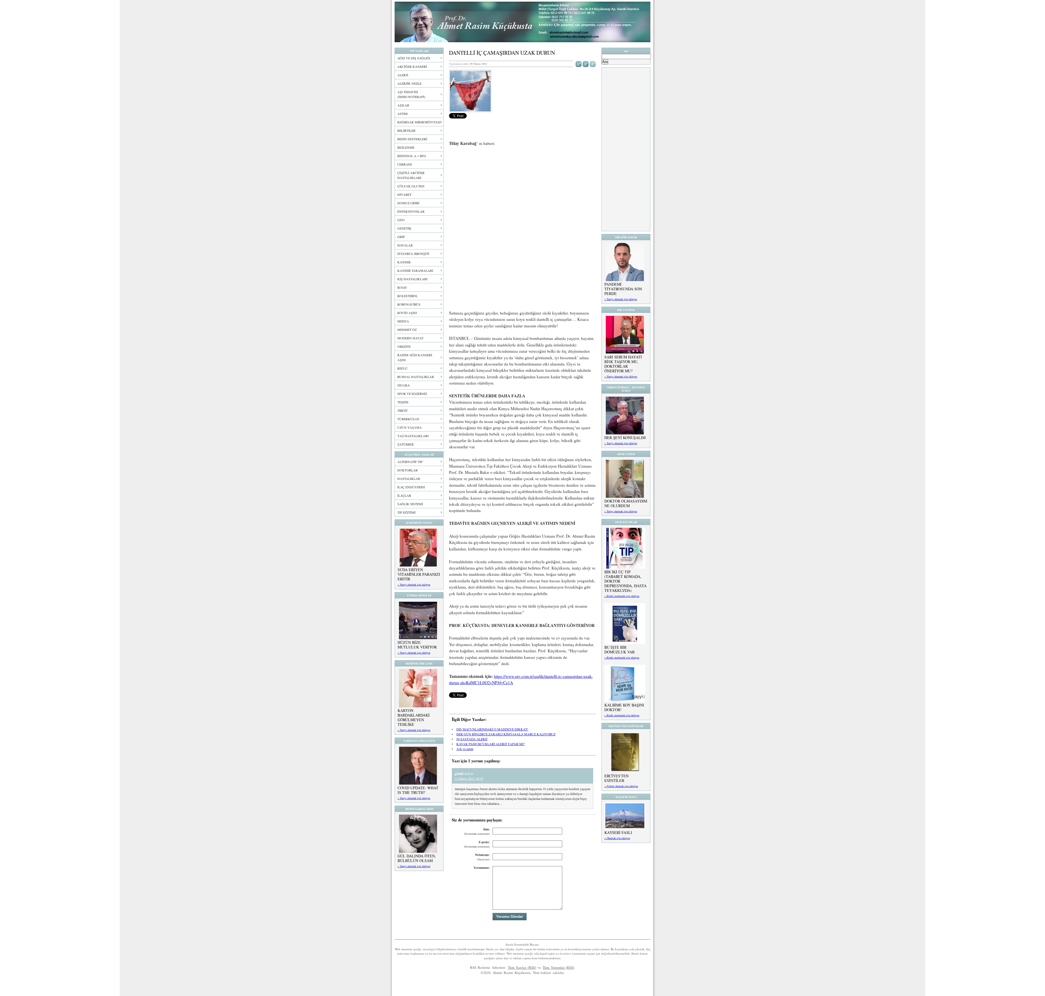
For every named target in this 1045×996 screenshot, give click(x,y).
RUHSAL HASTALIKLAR (415, 376)
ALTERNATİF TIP (410, 461)
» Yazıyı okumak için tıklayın (414, 584)
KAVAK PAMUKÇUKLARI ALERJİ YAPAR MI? (490, 744)
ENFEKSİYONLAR (411, 211)
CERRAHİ (404, 164)
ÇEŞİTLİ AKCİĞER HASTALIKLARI (411, 175)
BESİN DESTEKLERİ (412, 139)
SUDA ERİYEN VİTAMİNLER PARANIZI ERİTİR (419, 574)
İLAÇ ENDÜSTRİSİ (411, 487)
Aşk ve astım (464, 749)
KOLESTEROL (407, 296)
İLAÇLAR (404, 495)
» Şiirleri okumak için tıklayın (621, 786)
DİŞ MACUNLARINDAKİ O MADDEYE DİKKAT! (492, 729)
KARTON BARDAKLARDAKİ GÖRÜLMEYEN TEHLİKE (414, 717)
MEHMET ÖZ (407, 329)
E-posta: (477, 844)
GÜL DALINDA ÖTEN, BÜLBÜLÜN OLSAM (417, 858)
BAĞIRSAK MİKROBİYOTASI (419, 122)
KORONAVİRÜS (408, 304)
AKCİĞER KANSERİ (412, 66)
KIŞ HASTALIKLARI (412, 279)
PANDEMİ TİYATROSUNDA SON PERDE (623, 289)
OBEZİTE (404, 346)
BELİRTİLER (406, 130)
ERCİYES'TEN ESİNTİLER (616, 778)
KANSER (404, 262)
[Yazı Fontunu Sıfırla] (593, 63)
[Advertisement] (522, 191)
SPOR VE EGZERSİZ (412, 393)
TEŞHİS (402, 402)
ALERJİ (402, 75)
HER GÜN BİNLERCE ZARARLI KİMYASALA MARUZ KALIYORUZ (505, 734)
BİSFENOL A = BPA (411, 156)
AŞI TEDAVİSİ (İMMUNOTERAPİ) (411, 94)
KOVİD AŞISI (407, 312)
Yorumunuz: (482, 868)
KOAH (402, 287)
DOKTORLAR (407, 470)
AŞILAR (403, 105)
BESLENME (405, 147)
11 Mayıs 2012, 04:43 (469, 778)
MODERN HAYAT (410, 338)
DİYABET (404, 194)
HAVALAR (405, 245)
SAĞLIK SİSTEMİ (410, 504)
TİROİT (402, 410)
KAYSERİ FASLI (618, 832)
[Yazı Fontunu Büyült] (579, 63)
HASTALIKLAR (408, 478)
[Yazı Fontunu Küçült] (586, 63)
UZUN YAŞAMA (409, 427)
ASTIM (402, 113)
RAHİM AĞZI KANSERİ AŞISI (414, 357)
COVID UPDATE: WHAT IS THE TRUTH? (418, 790)
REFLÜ (402, 368)
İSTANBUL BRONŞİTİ (413, 253)
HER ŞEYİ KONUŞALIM (625, 437)
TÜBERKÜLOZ (408, 419)
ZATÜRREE (405, 444)
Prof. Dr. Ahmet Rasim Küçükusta (522, 22)
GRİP (401, 236)
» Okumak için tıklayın (617, 838)
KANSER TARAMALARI (415, 270)
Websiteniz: (482, 857)
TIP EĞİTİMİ (406, 512)
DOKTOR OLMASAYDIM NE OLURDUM (625, 503)
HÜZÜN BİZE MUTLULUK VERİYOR (417, 645)
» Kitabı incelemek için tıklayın (621, 596)
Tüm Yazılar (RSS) (522, 967)
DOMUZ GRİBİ (408, 203)
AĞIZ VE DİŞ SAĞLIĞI (413, 58)
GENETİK (404, 228)
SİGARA (403, 385)
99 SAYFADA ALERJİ (471, 739)
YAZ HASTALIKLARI (413, 436)
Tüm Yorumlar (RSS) (558, 967)
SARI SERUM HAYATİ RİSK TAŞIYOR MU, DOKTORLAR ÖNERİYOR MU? (623, 363)
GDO (401, 220)
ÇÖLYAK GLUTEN (411, 186)
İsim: (477, 831)
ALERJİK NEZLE (409, 83)
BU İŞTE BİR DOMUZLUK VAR (619, 649)
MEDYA (403, 321)
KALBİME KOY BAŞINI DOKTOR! (624, 707)
